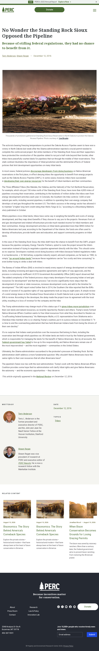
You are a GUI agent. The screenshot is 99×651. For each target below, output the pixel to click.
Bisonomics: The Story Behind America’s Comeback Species (16, 530)
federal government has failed (16, 342)
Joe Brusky (63, 138)
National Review (43, 376)
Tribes (58, 421)
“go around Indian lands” (20, 258)
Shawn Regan (23, 56)
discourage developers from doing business (52, 171)
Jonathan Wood (75, 522)
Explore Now (63, 2)
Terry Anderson (9, 56)
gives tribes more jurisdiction (75, 306)
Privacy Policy (68, 646)
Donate (87, 606)
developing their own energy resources (22, 181)
